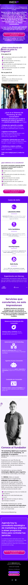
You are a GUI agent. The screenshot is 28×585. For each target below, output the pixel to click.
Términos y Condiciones (14, 569)
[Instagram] (12, 580)
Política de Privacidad (14, 566)
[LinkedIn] (15, 580)
